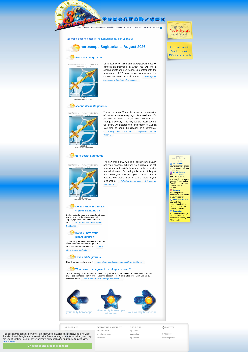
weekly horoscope (98, 27)
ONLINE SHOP (136, 327)
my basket (134, 331)
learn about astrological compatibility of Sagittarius (119, 262)
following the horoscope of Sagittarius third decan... (129, 183)
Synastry (176, 190)
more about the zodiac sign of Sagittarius (84, 224)
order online (134, 334)
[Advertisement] (137, 8)
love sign (138, 27)
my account (134, 337)
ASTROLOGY (117, 327)
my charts (101, 337)
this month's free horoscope (81, 39)
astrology (147, 27)
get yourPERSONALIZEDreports (179, 158)
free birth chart (103, 331)
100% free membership (180, 55)
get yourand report (180, 30)
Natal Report (177, 164)
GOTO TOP (169, 327)
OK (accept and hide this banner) (47, 345)
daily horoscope (83, 27)
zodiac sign (128, 27)
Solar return (177, 211)
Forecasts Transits (180, 200)
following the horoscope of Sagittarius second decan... (129, 133)
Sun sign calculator (180, 51)
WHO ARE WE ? (71, 327)
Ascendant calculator (180, 47)
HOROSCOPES (103, 327)
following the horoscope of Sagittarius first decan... (129, 78)
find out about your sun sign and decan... (102, 278)
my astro (156, 27)
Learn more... (9, 341)
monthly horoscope (114, 27)
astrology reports (104, 334)
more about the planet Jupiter (84, 248)
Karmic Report (178, 172)
